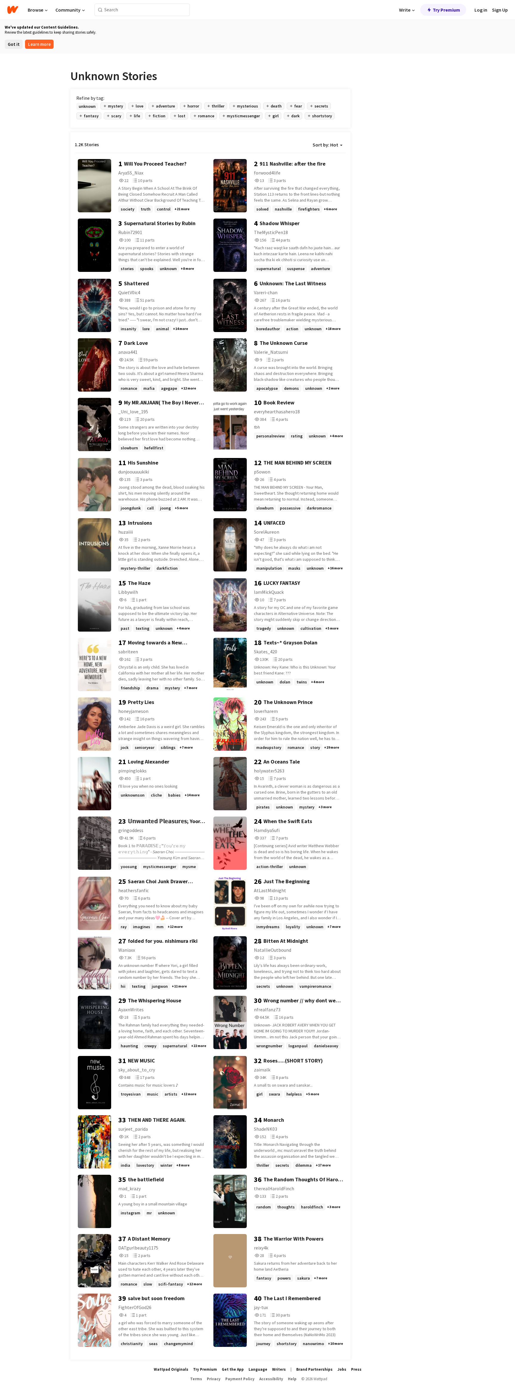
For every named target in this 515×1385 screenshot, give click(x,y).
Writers (279, 1369)
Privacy (214, 1378)
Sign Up (500, 10)
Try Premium (446, 10)
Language (258, 1369)
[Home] (12, 10)
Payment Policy (240, 1378)
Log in (480, 10)
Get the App (233, 1369)
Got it (14, 44)
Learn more (39, 44)
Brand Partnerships (314, 1369)
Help (292, 1378)
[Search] (100, 10)
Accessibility (271, 1378)
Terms (196, 1378)
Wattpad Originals (171, 1369)
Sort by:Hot (325, 145)
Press (356, 1369)
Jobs (341, 1369)
